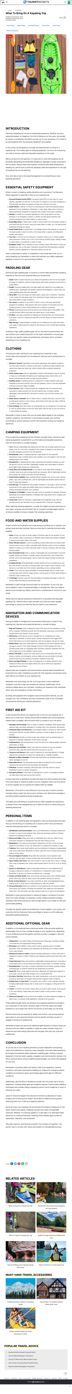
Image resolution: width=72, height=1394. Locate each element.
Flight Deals (21, 25)
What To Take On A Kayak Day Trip (20, 1235)
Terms (20, 1378)
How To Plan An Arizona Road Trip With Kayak (23, 1363)
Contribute (14, 1378)
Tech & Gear (46, 25)
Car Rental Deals (33, 25)
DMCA (60, 1378)
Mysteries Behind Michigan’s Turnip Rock (22, 1366)
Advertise (54, 1378)
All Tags (65, 1378)
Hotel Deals (10, 25)
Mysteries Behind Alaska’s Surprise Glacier (22, 1352)
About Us (7, 1378)
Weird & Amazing (12, 30)
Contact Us (47, 1378)
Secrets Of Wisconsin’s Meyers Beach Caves (23, 1359)
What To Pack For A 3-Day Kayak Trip (51, 1265)
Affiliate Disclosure (37, 1378)
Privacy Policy (27, 1378)
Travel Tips (56, 25)
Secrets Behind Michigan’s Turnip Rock (21, 1356)
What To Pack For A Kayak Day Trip (20, 1206)
